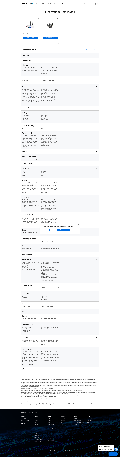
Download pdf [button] (87, 49)
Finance (49, 434)
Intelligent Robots (37, 441)
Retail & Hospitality (51, 424)
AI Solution (49, 438)
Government (50, 436)
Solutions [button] (44, 3)
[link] (30, 41)
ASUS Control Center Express (79, 422)
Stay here (53, 229)
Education (49, 422)
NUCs (35, 422)
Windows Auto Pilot (77, 424)
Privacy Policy (50, 454)
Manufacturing (50, 428)
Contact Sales (89, 420)
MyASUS (75, 418)
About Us (23, 1)
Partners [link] (63, 3)
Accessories (36, 443)
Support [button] (68, 3)
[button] (92, 3)
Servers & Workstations (38, 428)
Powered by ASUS (64, 432)
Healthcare (50, 426)
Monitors (36, 424)
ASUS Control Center (77, 420)
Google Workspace (51, 440)
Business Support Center (78, 429)
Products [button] (38, 3)
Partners (23, 423)
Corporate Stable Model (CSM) (66, 430)
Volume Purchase (90, 418)
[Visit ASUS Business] (24, 412)
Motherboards (36, 429)
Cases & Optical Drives (38, 437)
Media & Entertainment (52, 432)
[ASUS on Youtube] (54, 450)
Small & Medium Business (52, 418)
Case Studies (63, 420)
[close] (78, 224)
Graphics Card (37, 431)
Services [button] (50, 3)
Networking (36, 435)
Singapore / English (95, 454)
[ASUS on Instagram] (66, 450)
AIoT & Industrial (37, 433)
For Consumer (87, 3)
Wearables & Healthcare (38, 439)
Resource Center (64, 418)
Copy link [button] (96, 49)
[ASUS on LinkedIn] (51, 450)
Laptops (35, 418)
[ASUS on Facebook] (62, 450)
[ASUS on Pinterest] (69, 450)
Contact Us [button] (96, 1)
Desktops (36, 420)
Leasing (88, 422)
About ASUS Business (25, 418)
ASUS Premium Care (64, 429)
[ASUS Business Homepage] (27, 3)
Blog (61, 422)
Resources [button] (56, 3)
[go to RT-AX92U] (50, 25)
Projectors (36, 426)
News (62, 424)
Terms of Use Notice (42, 454)
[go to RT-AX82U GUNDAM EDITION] (30, 25)
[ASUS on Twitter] (58, 450)
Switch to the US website (63, 229)
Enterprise (49, 420)
